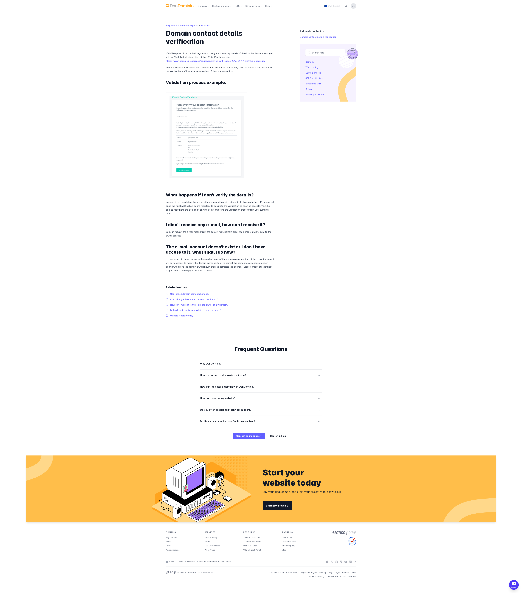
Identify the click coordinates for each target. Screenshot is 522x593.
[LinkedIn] (350, 561)
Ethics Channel (349, 572)
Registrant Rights (309, 572)
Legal (337, 572)
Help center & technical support (182, 25)
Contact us (287, 537)
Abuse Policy (292, 572)
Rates (169, 545)
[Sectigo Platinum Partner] (344, 533)
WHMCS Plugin (250, 545)
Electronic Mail (313, 83)
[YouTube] (345, 561)
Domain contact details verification (318, 37)
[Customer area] (353, 6)
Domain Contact (276, 572)
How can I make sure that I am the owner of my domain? (199, 304)
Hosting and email (221, 6)
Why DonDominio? (260, 363)
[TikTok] (341, 561)
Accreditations (173, 550)
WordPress (210, 550)
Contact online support (249, 436)
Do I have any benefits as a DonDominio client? (260, 421)
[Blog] (355, 561)
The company (288, 545)
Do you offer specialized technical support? (260, 409)
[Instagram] (336, 561)
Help (267, 6)
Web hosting (311, 67)
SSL (238, 6)
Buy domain (171, 537)
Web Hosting (211, 537)
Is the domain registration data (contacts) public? (195, 310)
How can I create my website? (260, 398)
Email (207, 541)
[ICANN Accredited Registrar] (352, 541)
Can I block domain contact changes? (189, 294)
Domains (202, 6)
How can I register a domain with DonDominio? (260, 386)
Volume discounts (251, 537)
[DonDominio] (180, 5)
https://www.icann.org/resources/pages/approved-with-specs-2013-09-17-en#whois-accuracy (215, 61)
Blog (284, 550)
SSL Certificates (313, 78)
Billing (308, 89)
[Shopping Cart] (346, 6)
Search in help (278, 436)
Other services (252, 6)
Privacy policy (325, 572)
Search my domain (276, 505)
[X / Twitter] (332, 561)
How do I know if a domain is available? (260, 375)
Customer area (313, 72)
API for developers (252, 541)
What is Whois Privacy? (182, 315)
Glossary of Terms (314, 94)
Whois (169, 541)
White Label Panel (252, 550)
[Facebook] (327, 561)
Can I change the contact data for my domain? (194, 299)
